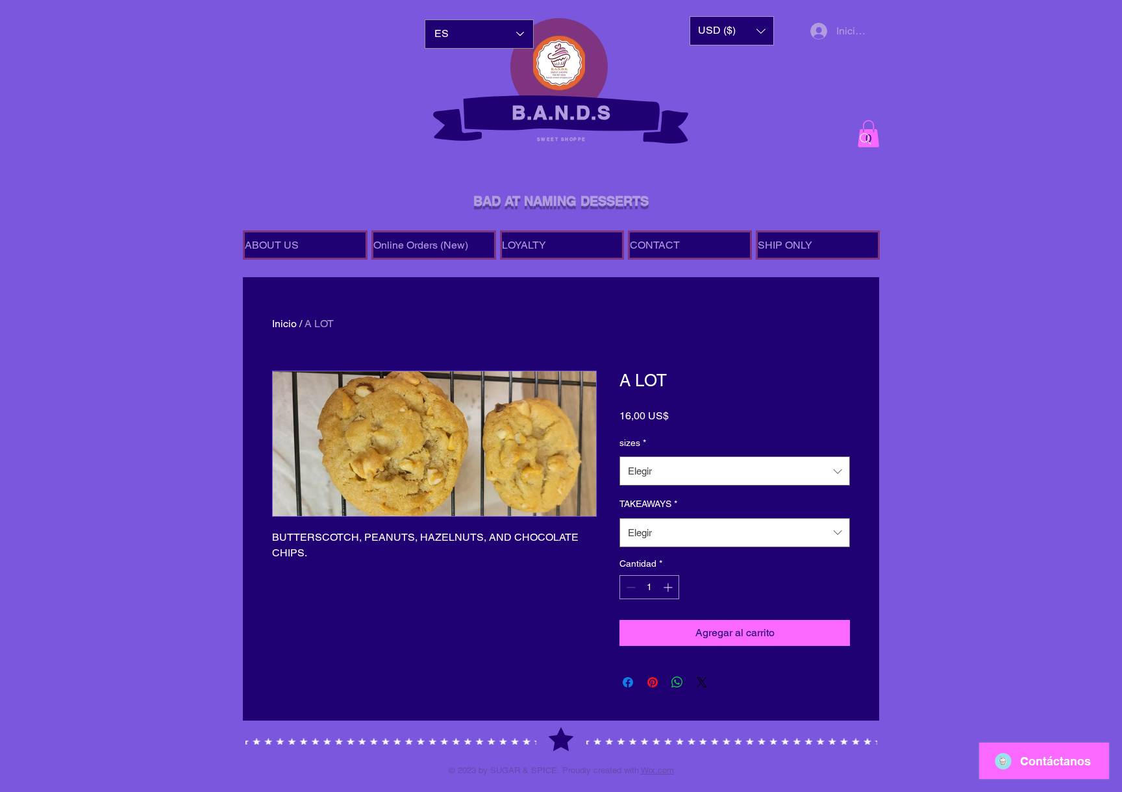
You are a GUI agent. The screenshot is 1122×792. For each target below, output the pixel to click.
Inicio (284, 323)
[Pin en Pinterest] (652, 682)
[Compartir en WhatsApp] (677, 682)
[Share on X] (702, 682)
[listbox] (732, 30)
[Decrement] (629, 587)
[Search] (865, 139)
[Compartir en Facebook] (628, 682)
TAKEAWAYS (648, 504)
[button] (732, 30)
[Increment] (669, 587)
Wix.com (657, 770)
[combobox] (734, 471)
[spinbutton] (649, 587)
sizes (632, 443)
